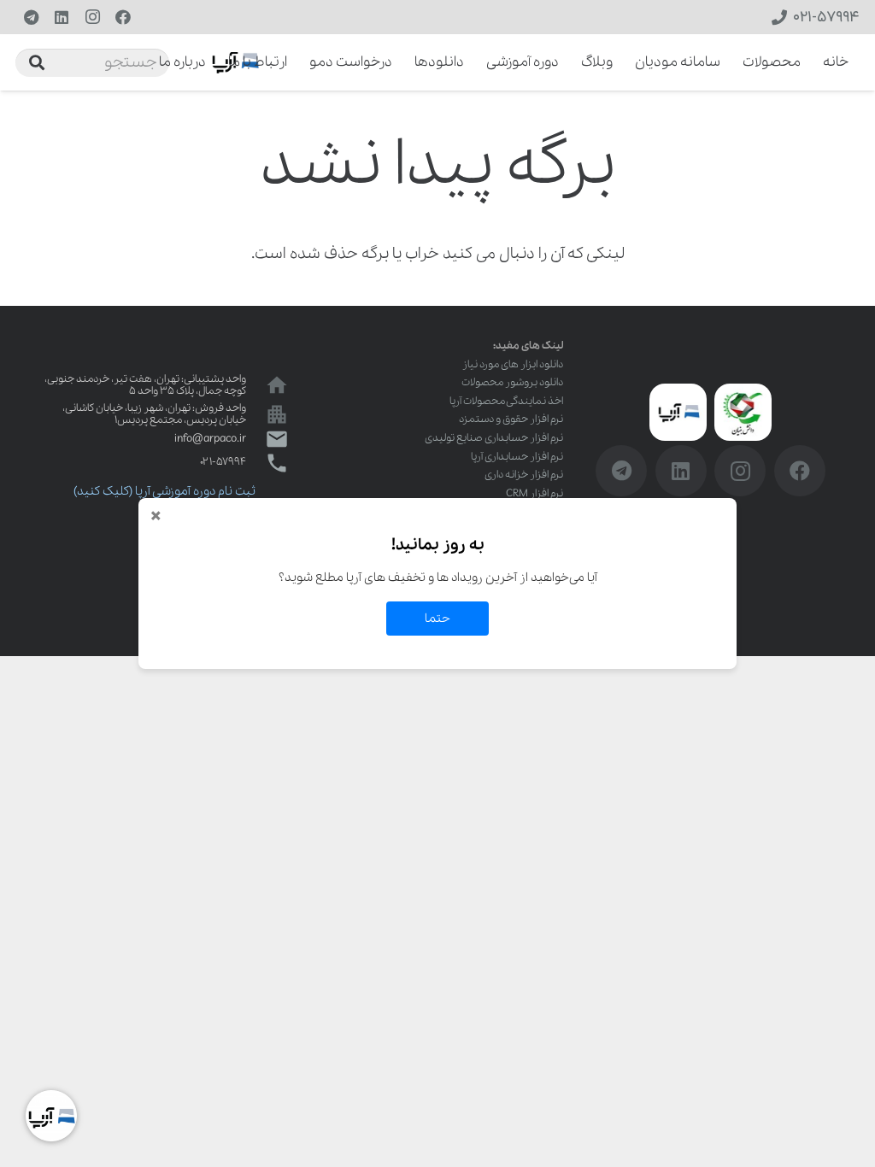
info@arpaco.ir (210, 439)
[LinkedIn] (61, 17)
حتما (437, 618)
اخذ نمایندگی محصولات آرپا (506, 401)
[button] (147, 62)
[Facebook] (123, 17)
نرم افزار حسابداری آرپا (517, 456)
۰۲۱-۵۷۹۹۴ (223, 461)
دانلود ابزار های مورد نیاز (512, 364)
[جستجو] (36, 62)
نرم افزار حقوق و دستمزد (511, 419)
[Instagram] (92, 17)
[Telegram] (30, 17)
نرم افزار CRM (534, 493)
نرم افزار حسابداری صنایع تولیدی (494, 438)
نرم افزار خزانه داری (523, 474)
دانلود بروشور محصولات (512, 382)
